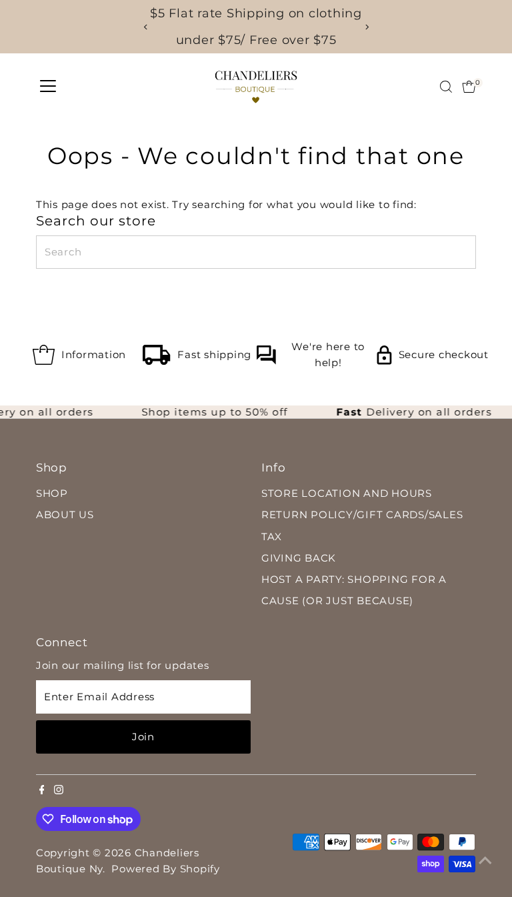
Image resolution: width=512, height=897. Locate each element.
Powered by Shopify (165, 868)
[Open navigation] (48, 86)
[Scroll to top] (485, 860)
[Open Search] (446, 87)
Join (143, 736)
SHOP (52, 493)
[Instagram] (59, 791)
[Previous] (146, 27)
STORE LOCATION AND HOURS (346, 493)
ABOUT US (65, 514)
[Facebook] (42, 791)
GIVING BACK (298, 558)
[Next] (366, 27)
